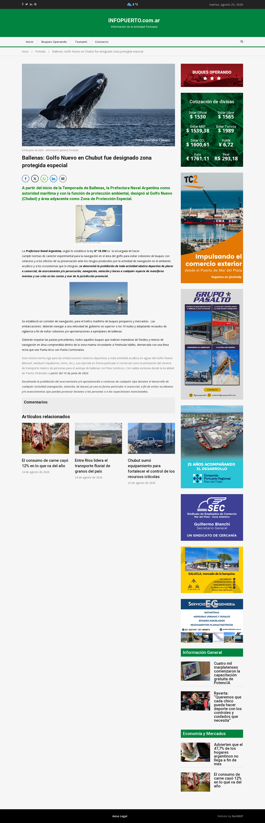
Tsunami (81, 42)
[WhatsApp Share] (44, 178)
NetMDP (237, 816)
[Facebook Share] (25, 178)
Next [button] (171, 455)
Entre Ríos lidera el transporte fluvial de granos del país (92, 466)
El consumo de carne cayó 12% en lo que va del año (228, 780)
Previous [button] (26, 455)
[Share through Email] (63, 178)
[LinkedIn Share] (53, 178)
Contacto (101, 42)
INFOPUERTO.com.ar (134, 20)
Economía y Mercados (204, 733)
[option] (45, 448)
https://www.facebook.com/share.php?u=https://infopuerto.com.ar (22, 4)
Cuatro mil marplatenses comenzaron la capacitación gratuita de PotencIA (227, 673)
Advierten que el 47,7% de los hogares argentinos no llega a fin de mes (228, 754)
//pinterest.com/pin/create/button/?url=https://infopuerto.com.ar (35, 4)
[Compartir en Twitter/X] (35, 178)
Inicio (29, 42)
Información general (57, 150)
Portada (73, 150)
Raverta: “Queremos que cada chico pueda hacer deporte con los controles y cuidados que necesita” (228, 707)
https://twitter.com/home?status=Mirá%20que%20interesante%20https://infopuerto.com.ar (26, 4)
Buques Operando (54, 42)
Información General (202, 652)
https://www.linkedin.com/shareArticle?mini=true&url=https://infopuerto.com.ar (31, 4)
